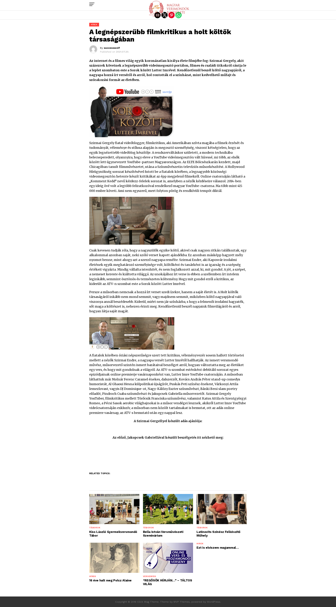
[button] (91, 4)
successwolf (112, 47)
